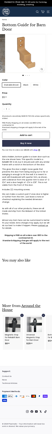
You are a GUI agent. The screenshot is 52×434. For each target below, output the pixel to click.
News (4, 380)
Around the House (21, 308)
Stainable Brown (11, 85)
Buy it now (26, 143)
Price (4, 93)
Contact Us (7, 376)
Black (25, 85)
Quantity (6, 104)
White (35, 85)
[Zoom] (42, 69)
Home (4, 20)
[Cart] (43, 11)
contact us (43, 225)
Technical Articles (9, 383)
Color (5, 80)
